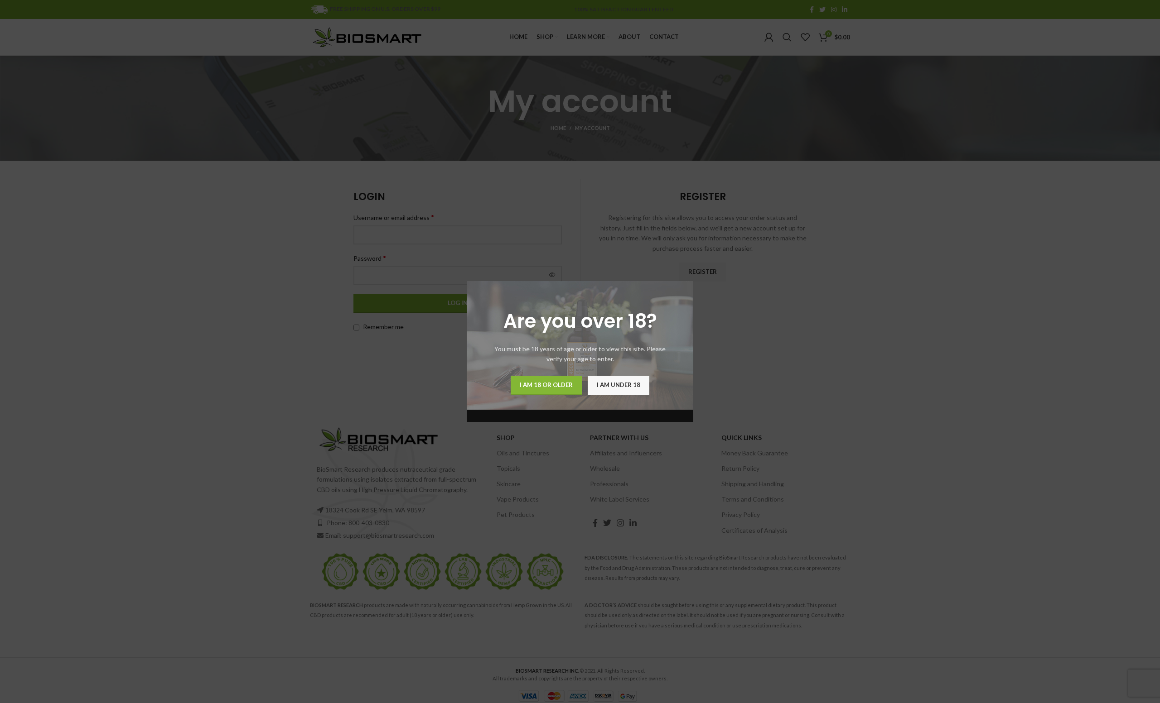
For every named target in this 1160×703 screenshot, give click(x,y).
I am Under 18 (618, 384)
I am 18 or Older (546, 384)
